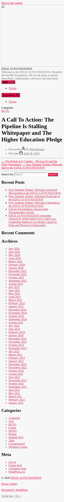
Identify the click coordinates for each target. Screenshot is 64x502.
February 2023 (17, 357)
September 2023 (18, 348)
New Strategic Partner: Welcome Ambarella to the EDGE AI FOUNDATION (34, 204)
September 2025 (18, 280)
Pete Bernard (37, 149)
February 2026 (17, 264)
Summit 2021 (16, 437)
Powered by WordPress (14, 489)
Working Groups (18, 446)
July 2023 (14, 351)
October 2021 (16, 383)
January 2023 (16, 361)
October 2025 (16, 277)
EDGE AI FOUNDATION (26, 477)
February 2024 (17, 332)
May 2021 (14, 393)
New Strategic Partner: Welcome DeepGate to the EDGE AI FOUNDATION (34, 198)
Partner (12, 434)
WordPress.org (17, 471)
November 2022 (18, 367)
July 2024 (14, 325)
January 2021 (16, 402)
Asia (11, 421)
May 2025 (14, 293)
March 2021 (15, 396)
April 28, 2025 (31, 153)
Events (12, 427)
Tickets (12, 88)
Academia (14, 418)
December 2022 (17, 364)
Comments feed (17, 468)
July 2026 (14, 248)
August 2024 (16, 322)
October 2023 (16, 345)
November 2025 (18, 274)
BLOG (5, 110)
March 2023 (15, 354)
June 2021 (14, 389)
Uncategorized (17, 443)
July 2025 (14, 287)
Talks (12, 440)
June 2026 (14, 251)
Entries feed (15, 465)
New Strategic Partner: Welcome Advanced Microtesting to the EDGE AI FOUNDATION (35, 191)
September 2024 (18, 319)
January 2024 (16, 335)
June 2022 (14, 377)
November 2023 (18, 341)
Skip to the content (11, 2)
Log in (12, 462)
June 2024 (14, 328)
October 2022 (16, 370)
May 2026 (14, 255)
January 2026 (16, 267)
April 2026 (15, 258)
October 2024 (16, 316)
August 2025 (16, 283)
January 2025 (16, 306)
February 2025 (17, 303)
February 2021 (17, 399)
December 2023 (17, 338)
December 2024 (17, 309)
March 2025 (15, 300)
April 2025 (15, 296)
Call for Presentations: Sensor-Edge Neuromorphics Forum (28, 211)
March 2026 (15, 261)
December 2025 (17, 271)
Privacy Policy (9, 483)
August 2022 (16, 373)
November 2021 (18, 380)
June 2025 (14, 290)
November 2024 (18, 312)
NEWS (13, 430)
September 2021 (18, 386)
